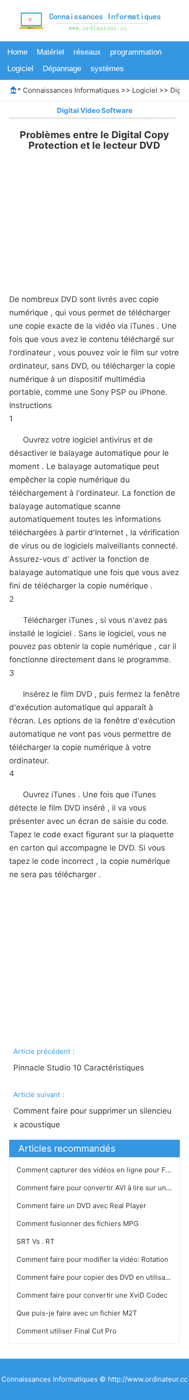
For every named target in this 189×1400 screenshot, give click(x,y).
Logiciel (20, 68)
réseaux (87, 52)
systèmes (107, 68)
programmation (135, 52)
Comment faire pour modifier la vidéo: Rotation (93, 1259)
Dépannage (62, 68)
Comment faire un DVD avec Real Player (82, 1205)
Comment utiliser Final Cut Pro (67, 1331)
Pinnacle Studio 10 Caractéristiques (79, 1067)
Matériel (50, 52)
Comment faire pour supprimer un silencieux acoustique (92, 1117)
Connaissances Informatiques (71, 90)
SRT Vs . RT (36, 1241)
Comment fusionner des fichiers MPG (78, 1223)
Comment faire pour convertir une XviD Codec (93, 1295)
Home (17, 52)
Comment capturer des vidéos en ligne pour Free (97, 1169)
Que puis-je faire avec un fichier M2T (78, 1313)
